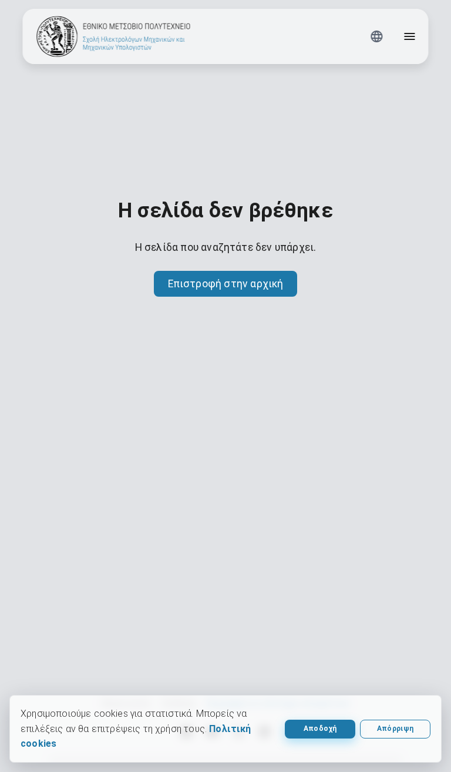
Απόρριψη (395, 728)
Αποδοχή (320, 728)
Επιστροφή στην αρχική (226, 284)
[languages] (377, 36)
